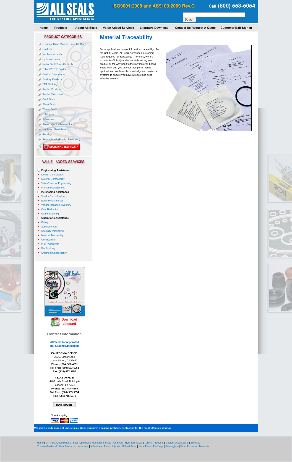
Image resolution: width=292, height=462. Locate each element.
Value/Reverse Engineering (56, 183)
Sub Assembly (49, 226)
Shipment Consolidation (54, 252)
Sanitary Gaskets (52, 79)
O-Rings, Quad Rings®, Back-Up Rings (64, 44)
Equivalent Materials (52, 200)
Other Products (189, 446)
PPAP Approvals (50, 244)
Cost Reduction (49, 209)
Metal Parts (145, 446)
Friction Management (53, 187)
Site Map (195, 442)
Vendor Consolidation (53, 196)
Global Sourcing (50, 213)
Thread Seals (49, 109)
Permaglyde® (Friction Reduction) (61, 139)
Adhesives (48, 119)
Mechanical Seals (52, 54)
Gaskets (47, 49)
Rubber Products (51, 89)
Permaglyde (172, 446)
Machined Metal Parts (54, 129)
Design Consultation (52, 174)
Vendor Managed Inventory (56, 205)
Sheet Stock (49, 104)
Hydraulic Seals (51, 59)
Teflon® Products (154, 442)
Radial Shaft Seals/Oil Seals (57, 64)
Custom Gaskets (46, 446)
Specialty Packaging (52, 231)
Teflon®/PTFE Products (55, 69)
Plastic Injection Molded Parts (58, 124)
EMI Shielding (49, 84)
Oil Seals (118, 442)
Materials (204, 446)
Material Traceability (52, 235)
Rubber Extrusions (52, 94)
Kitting (44, 222)
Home (40, 442)
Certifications (48, 239)
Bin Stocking (48, 248)
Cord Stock (48, 99)
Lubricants (48, 114)
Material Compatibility (53, 178)
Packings (47, 134)
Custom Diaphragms (53, 74)
